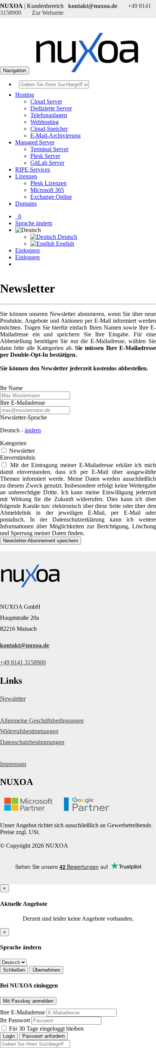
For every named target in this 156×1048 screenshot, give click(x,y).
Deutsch (66, 237)
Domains (26, 203)
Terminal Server (49, 149)
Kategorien (13, 443)
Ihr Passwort (15, 1020)
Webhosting (44, 122)
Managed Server (35, 142)
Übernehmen (46, 970)
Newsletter (21, 450)
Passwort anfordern (43, 1036)
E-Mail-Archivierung (55, 135)
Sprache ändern (33, 223)
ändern (33, 430)
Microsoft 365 (47, 190)
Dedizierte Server (51, 108)
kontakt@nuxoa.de (24, 645)
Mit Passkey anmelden (28, 1001)
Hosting (24, 94)
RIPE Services (32, 169)
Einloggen (27, 250)
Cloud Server (46, 101)
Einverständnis (17, 457)
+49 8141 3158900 (23, 662)
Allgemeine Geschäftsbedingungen (42, 720)
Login (9, 1036)
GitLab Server (47, 162)
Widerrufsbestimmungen (29, 731)
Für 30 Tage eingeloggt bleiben (46, 1028)
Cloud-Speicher (49, 128)
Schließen (14, 970)
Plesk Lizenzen (48, 183)
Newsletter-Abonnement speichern (40, 540)
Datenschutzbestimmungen (32, 742)
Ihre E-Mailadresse (22, 402)
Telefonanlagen (48, 115)
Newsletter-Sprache (23, 417)
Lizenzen (26, 176)
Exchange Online (51, 197)
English (64, 243)
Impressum (13, 764)
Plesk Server (45, 156)
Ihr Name (11, 388)
